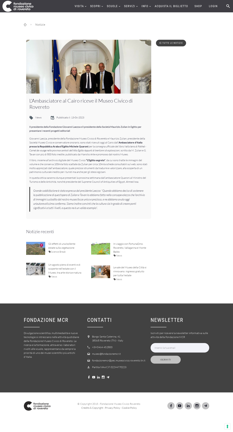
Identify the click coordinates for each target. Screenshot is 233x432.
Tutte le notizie (172, 43)
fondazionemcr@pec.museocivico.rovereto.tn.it (118, 360)
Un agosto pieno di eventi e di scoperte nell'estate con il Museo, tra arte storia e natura (64, 268)
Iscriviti (165, 359)
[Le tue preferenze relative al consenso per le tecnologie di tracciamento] (227, 426)
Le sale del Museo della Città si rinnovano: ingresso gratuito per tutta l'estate (129, 271)
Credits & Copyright (92, 407)
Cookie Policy (129, 407)
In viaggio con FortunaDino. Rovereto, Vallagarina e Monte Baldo (129, 247)
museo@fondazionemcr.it (106, 353)
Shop (198, 6)
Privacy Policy (112, 407)
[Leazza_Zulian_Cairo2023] (88, 67)
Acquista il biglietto (171, 6)
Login (213, 6)
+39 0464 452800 (102, 347)
